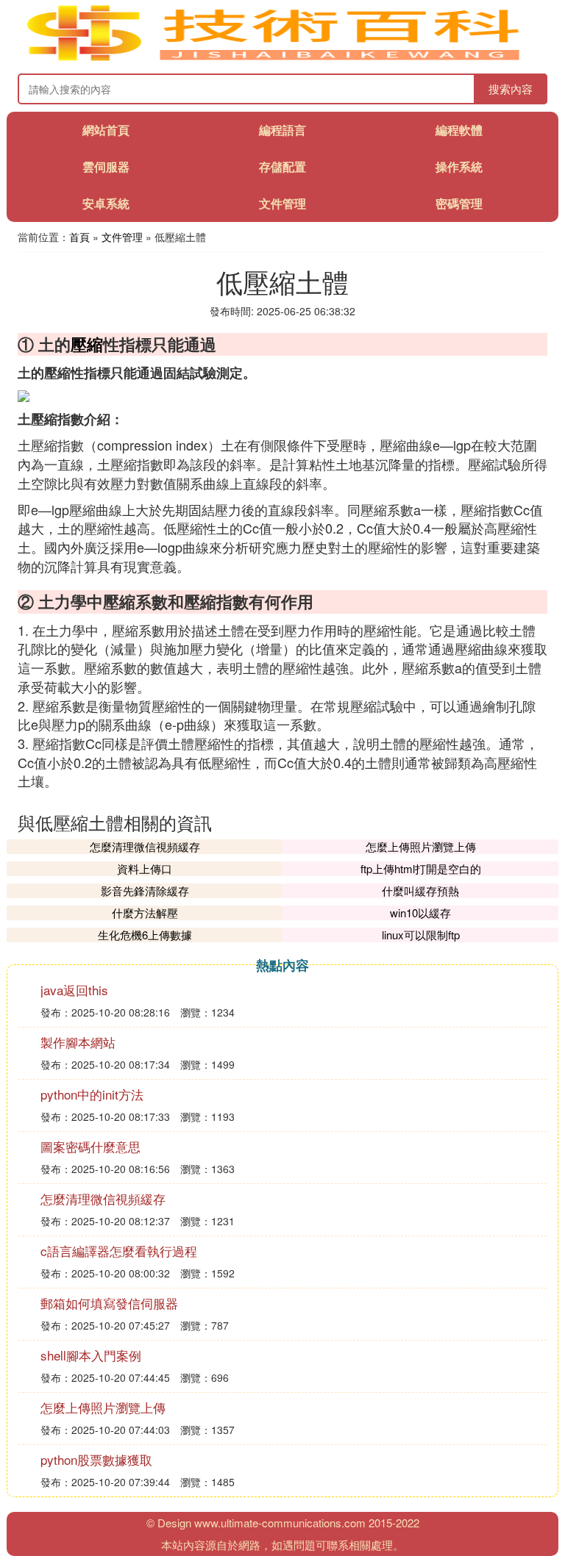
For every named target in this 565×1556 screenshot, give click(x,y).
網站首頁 (105, 129)
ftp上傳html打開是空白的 (420, 868)
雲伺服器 (105, 166)
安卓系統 (105, 203)
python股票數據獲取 (96, 1459)
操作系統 (459, 166)
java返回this (74, 989)
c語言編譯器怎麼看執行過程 (118, 1250)
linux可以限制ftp (421, 934)
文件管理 (282, 203)
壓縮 (87, 344)
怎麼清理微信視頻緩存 (145, 846)
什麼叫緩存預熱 (420, 890)
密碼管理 (459, 203)
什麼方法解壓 (145, 912)
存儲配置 (282, 166)
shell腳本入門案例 (90, 1355)
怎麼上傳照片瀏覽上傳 (421, 846)
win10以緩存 (420, 912)
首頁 (79, 236)
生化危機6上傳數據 (145, 934)
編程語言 (282, 129)
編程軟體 (459, 129)
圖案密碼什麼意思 (90, 1146)
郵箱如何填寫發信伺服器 (109, 1303)
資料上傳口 (144, 868)
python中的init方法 (91, 1094)
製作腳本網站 (78, 1042)
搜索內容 (510, 88)
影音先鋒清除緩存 (145, 890)
